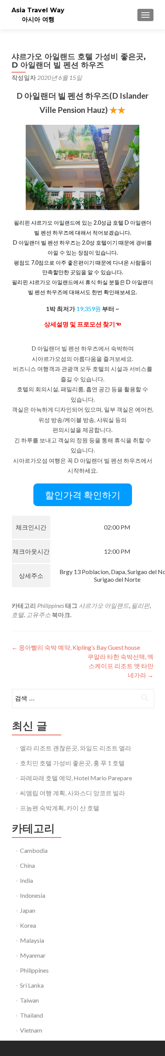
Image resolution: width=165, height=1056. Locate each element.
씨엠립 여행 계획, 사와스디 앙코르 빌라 (72, 792)
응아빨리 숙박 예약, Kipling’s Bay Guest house (76, 647)
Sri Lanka (32, 985)
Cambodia (34, 850)
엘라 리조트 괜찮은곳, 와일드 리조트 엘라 (75, 747)
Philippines (50, 605)
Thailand (31, 1015)
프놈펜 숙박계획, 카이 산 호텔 (59, 807)
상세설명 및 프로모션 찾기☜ (82, 324)
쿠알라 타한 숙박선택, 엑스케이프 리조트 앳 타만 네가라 (120, 666)
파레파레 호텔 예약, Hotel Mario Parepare (76, 777)
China (27, 865)
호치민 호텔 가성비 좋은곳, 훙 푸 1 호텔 (72, 762)
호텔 (18, 614)
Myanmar (33, 955)
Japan (27, 910)
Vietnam (31, 1030)
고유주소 (38, 614)
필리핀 (140, 605)
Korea (28, 925)
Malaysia (32, 940)
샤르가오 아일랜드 (104, 605)
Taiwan (29, 1000)
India (26, 880)
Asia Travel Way (38, 10)
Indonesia (32, 895)
